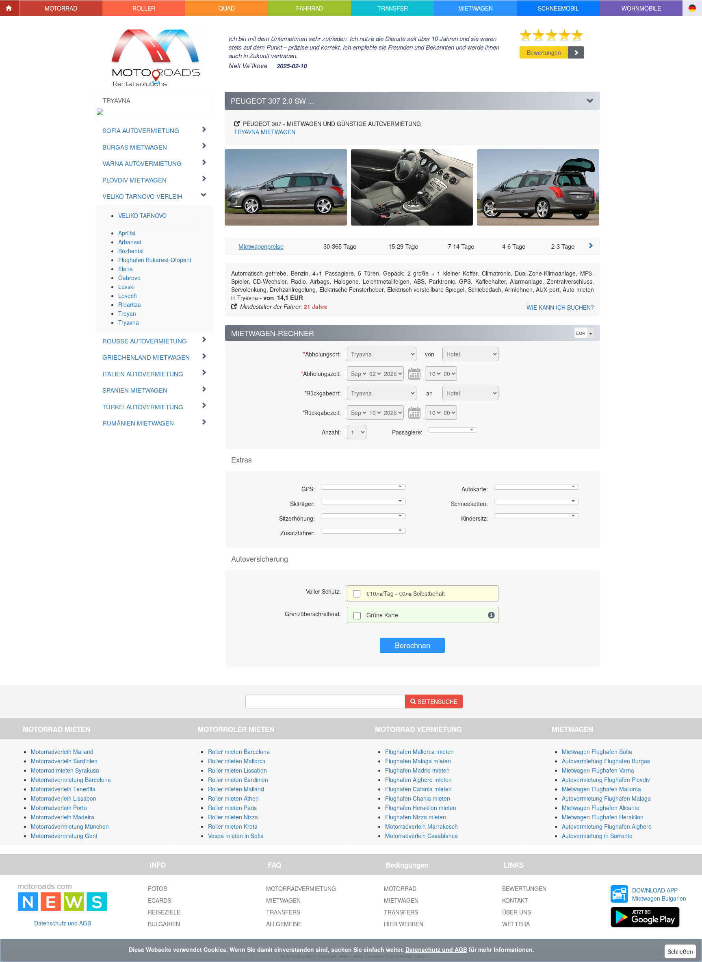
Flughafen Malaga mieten (418, 761)
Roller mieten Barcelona (239, 751)
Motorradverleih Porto (59, 807)
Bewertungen (544, 52)
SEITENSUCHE (436, 701)
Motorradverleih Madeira (62, 817)
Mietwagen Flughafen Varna (598, 770)
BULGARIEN (164, 924)
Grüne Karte (382, 615)
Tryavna (128, 322)
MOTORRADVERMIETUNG (301, 888)
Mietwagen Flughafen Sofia (597, 751)
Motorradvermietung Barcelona (71, 779)
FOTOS (157, 888)
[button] (61, 8)
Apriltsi (126, 233)
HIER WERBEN (403, 924)
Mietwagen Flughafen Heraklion (603, 817)
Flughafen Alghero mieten (418, 779)
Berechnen (412, 645)
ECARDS (159, 900)
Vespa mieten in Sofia (236, 836)
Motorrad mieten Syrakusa (65, 770)
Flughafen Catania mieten (418, 789)
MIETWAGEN (264, 132)
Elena (125, 269)
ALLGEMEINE (284, 924)
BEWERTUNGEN (524, 888)
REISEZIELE (164, 912)
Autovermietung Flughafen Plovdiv (606, 779)
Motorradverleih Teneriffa (63, 789)
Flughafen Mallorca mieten (419, 751)
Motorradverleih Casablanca (421, 836)
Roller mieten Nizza (233, 817)
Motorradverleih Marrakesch (421, 826)
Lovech (127, 295)
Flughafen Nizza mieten (415, 817)
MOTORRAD (400, 888)
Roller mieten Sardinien (238, 779)
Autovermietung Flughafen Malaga (606, 798)
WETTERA (516, 924)
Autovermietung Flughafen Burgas (606, 761)
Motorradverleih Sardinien (64, 761)
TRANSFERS (283, 912)
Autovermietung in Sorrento (597, 836)
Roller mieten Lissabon (237, 770)
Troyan (127, 313)
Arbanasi (129, 242)
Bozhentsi (130, 251)
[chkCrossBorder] (491, 615)
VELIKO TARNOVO (142, 215)
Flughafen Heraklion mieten (420, 807)
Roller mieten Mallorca (237, 761)
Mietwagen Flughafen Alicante (600, 807)
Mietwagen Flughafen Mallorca (601, 789)
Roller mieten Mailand (236, 789)
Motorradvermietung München (70, 826)
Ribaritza (129, 304)
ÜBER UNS (516, 912)
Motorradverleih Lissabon (63, 798)
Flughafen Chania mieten (417, 798)
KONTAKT (515, 900)
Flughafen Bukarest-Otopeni (154, 260)
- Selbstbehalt (405, 593)
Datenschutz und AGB (62, 923)
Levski (126, 286)
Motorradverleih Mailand (62, 751)
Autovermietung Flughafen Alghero (607, 826)
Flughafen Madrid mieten (417, 770)
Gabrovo (129, 278)
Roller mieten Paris (232, 807)
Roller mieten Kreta (233, 826)
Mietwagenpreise (261, 246)
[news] (62, 896)
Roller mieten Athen (233, 798)
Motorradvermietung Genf (64, 836)
